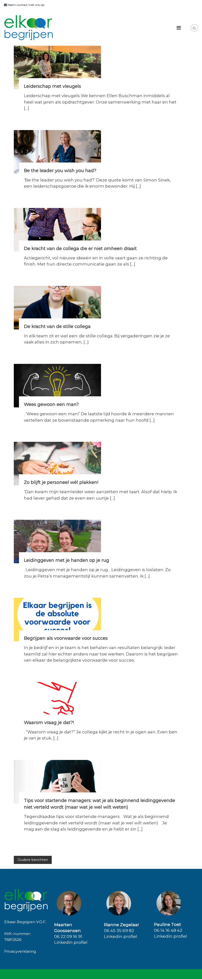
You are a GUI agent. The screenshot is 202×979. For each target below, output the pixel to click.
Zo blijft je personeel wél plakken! (61, 482)
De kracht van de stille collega (57, 326)
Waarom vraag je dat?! (49, 722)
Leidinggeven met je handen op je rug (66, 560)
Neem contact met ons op (25, 5)
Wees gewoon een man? (51, 404)
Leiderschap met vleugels (52, 86)
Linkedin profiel (70, 942)
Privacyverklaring (20, 951)
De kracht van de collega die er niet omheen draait (80, 248)
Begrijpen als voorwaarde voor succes (66, 638)
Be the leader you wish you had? (60, 170)
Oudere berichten (32, 860)
